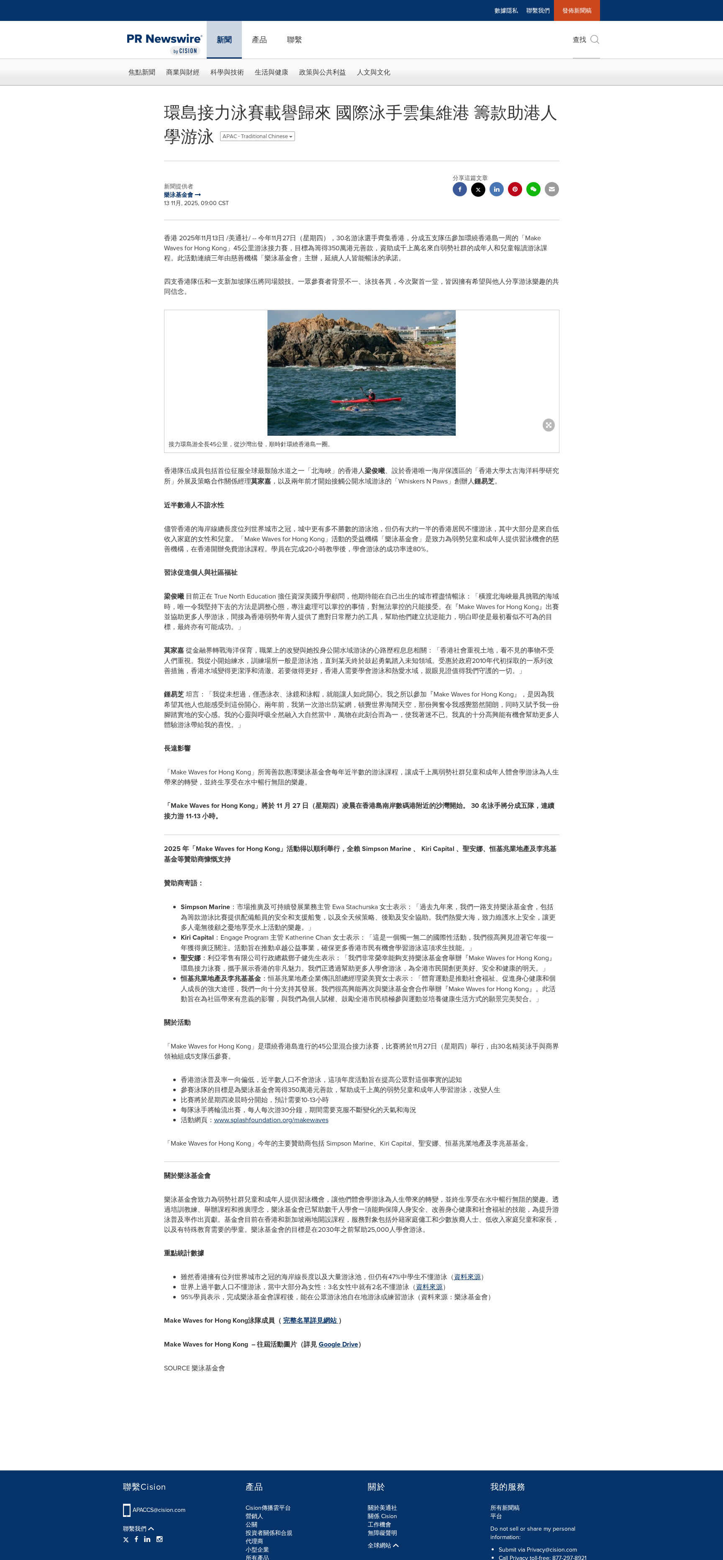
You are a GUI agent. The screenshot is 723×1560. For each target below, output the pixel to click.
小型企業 (257, 1549)
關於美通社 (382, 1507)
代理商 (254, 1541)
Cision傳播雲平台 (268, 1507)
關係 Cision (382, 1516)
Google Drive (338, 1344)
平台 (496, 1516)
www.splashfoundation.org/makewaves (271, 1119)
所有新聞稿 (505, 1507)
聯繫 (294, 39)
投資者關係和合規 (269, 1533)
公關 (251, 1524)
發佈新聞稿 (577, 10)
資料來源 (467, 1276)
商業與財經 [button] (183, 72)
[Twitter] (127, 1539)
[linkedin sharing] (497, 190)
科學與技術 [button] (227, 72)
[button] (361, 373)
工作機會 (379, 1524)
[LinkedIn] (147, 1539)
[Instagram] (159, 1539)
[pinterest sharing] (515, 190)
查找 (579, 39)
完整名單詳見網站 (310, 1320)
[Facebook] (136, 1539)
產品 (259, 39)
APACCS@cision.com (159, 1510)
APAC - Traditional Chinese (256, 136)
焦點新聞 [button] (141, 72)
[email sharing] (552, 190)
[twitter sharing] (478, 190)
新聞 (224, 39)
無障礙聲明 (382, 1533)
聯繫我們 (538, 10)
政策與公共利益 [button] (322, 72)
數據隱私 (506, 10)
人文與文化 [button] (373, 72)
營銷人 (254, 1516)
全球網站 (380, 1545)
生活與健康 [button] (271, 72)
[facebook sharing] (460, 190)
